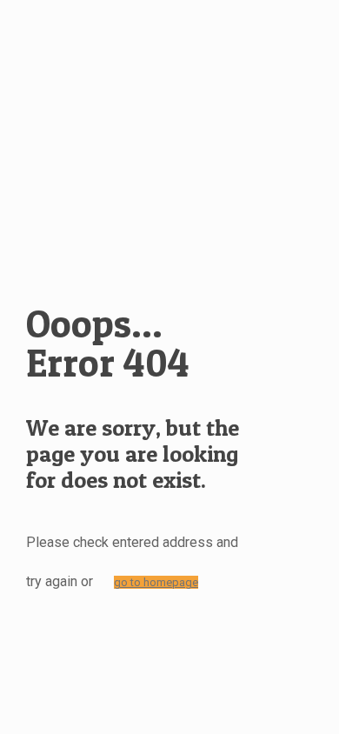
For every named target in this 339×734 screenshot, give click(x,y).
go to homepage (156, 582)
